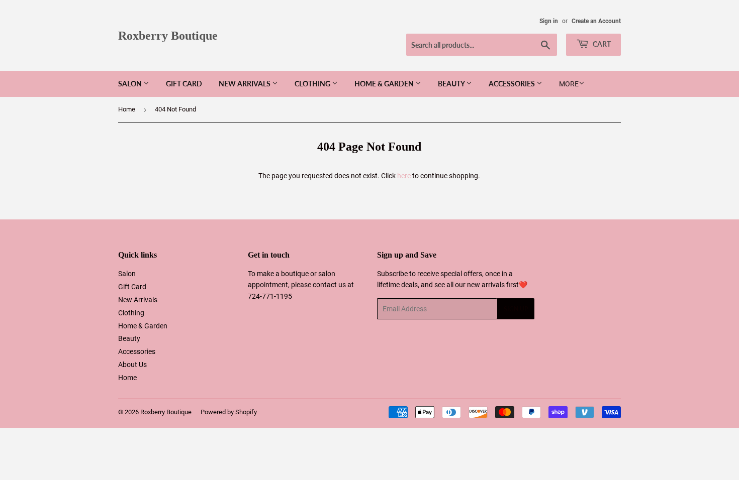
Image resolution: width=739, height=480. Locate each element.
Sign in (548, 21)
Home (126, 109)
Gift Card (184, 83)
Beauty (452, 83)
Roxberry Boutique (168, 35)
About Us (132, 365)
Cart (601, 44)
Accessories (512, 83)
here (404, 176)
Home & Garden (384, 83)
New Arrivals (245, 83)
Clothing (313, 83)
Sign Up (516, 309)
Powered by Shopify (229, 412)
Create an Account (596, 21)
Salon (130, 83)
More (569, 84)
